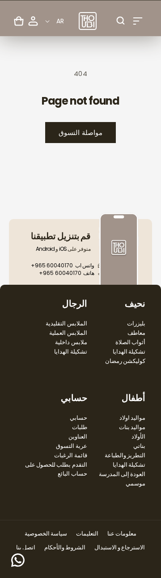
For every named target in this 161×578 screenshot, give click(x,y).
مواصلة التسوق (80, 132)
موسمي (135, 483)
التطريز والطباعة (125, 455)
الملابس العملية (68, 333)
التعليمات (87, 533)
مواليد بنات (132, 427)
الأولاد (138, 436)
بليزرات (136, 323)
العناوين (77, 436)
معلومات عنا (121, 533)
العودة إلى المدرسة (122, 474)
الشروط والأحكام (64, 547)
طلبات (79, 427)
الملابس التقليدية (66, 323)
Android (45, 249)
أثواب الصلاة (130, 342)
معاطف (136, 333)
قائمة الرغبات (70, 455)
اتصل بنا (25, 547)
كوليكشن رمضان (125, 361)
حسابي (78, 417)
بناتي (139, 446)
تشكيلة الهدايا (129, 351)
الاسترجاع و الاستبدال (119, 547)
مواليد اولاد (132, 417)
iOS (63, 249)
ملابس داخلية (71, 342)
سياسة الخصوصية (46, 533)
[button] (138, 21)
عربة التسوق (71, 446)
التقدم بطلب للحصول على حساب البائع (56, 469)
